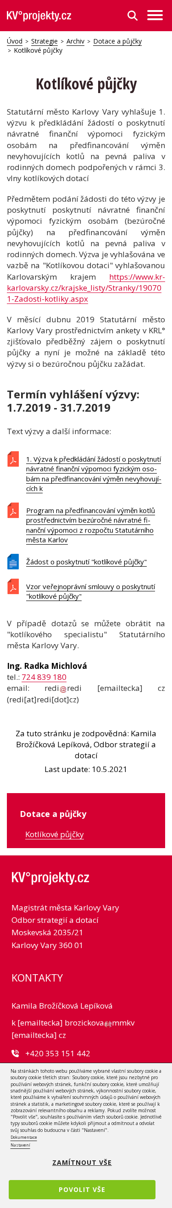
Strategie (44, 41)
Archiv (75, 41)
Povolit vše (82, 1189)
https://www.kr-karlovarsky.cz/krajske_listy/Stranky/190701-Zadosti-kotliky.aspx (86, 287)
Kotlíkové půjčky (54, 834)
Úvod (14, 41)
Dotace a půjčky (117, 41)
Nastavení (20, 1144)
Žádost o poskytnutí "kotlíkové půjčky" (86, 561)
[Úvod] (39, 16)
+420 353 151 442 (57, 1053)
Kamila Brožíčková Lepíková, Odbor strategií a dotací (86, 744)
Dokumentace (24, 1137)
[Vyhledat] (132, 15)
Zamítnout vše (82, 1162)
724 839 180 (44, 677)
